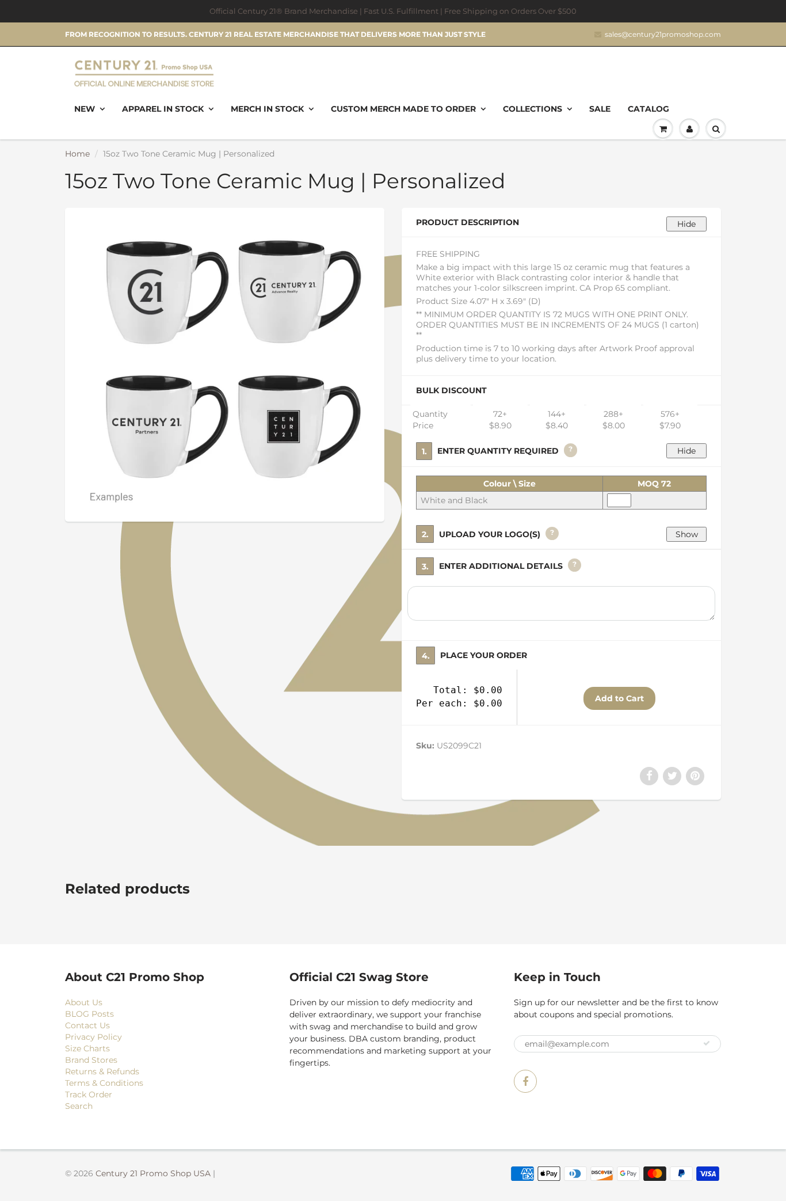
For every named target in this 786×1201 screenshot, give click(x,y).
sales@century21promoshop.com (663, 34)
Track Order (88, 1094)
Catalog (648, 109)
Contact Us (87, 1025)
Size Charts (87, 1048)
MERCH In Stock (267, 109)
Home (77, 154)
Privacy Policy (93, 1037)
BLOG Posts (89, 1014)
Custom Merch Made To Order (403, 109)
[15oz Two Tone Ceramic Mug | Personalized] (224, 363)
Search (79, 1106)
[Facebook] (525, 1081)
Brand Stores (91, 1060)
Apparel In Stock (163, 109)
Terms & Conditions (104, 1083)
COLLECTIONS (532, 109)
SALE (600, 109)
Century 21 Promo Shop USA (153, 1173)
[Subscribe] (707, 1043)
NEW (84, 109)
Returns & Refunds (102, 1071)
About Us (83, 1002)
